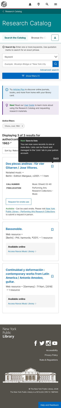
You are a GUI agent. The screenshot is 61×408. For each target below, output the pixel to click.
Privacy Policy (51, 355)
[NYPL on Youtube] (55, 344)
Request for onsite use (18, 202)
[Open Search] (47, 4)
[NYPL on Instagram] (48, 344)
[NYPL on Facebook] (36, 344)
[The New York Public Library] (4, 4)
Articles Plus (18, 89)
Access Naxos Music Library (21, 251)
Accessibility (52, 350)
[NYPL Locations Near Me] (38, 4)
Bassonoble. (14, 229)
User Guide (29, 105)
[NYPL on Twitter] (42, 344)
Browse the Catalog (42, 37)
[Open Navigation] (55, 4)
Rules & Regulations (49, 360)
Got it (56, 158)
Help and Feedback (50, 405)
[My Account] (30, 4)
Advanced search (49, 69)
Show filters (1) (33, 76)
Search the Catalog (15, 37)
